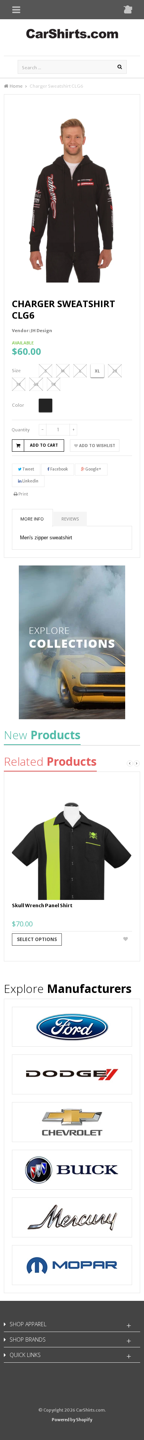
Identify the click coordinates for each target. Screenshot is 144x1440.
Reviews (70, 519)
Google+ (92, 469)
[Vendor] (72, 1027)
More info (32, 519)
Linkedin (30, 481)
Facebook (59, 469)
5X (53, 384)
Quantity (21, 429)
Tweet (28, 469)
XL (97, 371)
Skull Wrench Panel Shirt (42, 905)
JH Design (41, 330)
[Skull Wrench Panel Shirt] (72, 840)
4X (36, 384)
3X (18, 384)
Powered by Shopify (72, 1419)
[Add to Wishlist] (126, 939)
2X (115, 371)
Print (23, 494)
